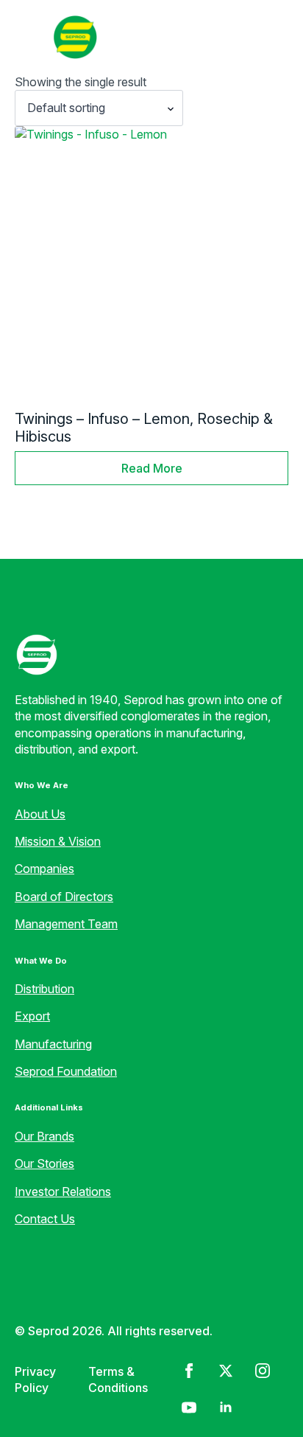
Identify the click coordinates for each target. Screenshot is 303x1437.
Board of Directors (64, 896)
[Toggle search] (269, 37)
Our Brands (44, 1136)
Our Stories (44, 1163)
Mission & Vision (58, 841)
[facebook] (189, 1370)
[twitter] (225, 1370)
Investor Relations (63, 1191)
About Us (40, 814)
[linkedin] (225, 1407)
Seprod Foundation (66, 1071)
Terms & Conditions (118, 1379)
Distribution (44, 988)
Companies (44, 868)
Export (32, 1016)
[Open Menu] (26, 37)
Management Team (66, 923)
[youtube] (189, 1407)
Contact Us (45, 1218)
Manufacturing (53, 1044)
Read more (151, 468)
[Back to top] (37, 1400)
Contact (205, 36)
